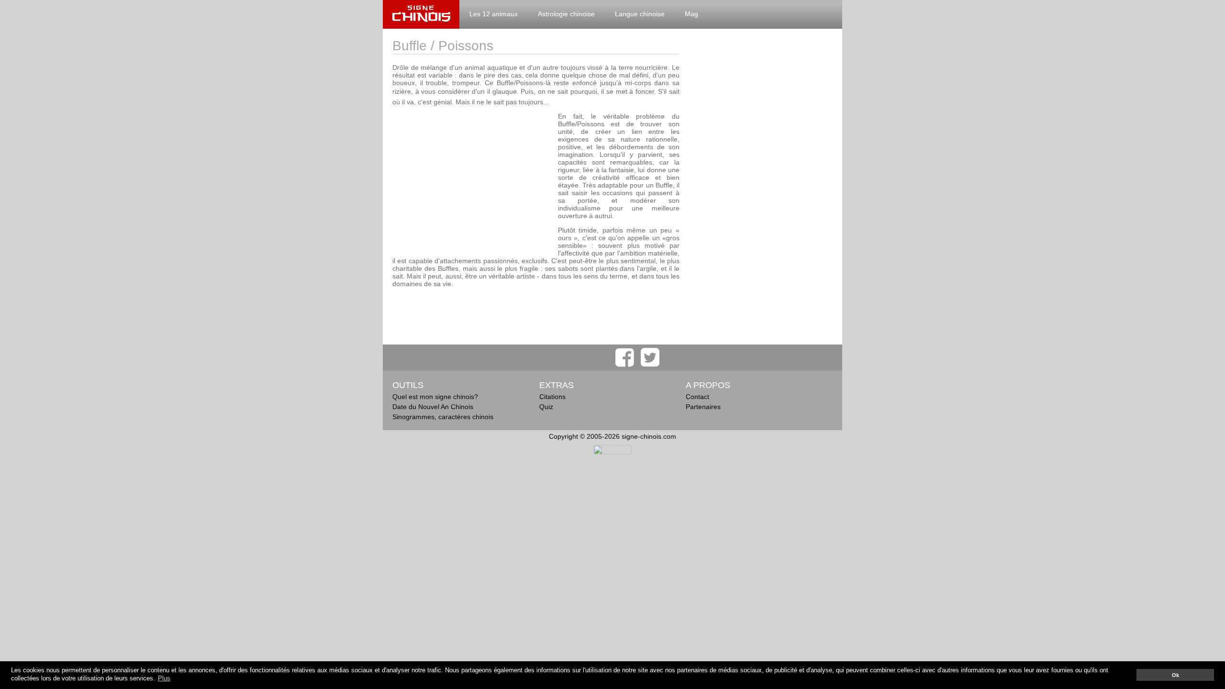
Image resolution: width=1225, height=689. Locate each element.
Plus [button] (164, 678)
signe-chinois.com (421, 14)
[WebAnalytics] (612, 452)
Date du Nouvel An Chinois (432, 407)
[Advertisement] (472, 179)
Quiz (546, 407)
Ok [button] (1175, 675)
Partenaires (703, 407)
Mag (691, 14)
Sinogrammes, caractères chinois (442, 417)
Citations (552, 396)
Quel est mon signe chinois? (435, 396)
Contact (697, 396)
